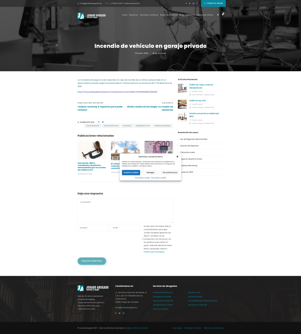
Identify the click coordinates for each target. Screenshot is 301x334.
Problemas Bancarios (163, 292)
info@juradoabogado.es (91, 3)
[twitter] (189, 3)
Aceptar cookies (131, 172)
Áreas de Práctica (169, 15)
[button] (177, 156)
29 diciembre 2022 (85, 174)
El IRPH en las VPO (197, 100)
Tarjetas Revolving (188, 165)
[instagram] (197, 3)
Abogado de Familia (162, 296)
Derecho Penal (195, 296)
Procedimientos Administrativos (203, 300)
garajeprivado (111, 126)
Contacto (190, 15)
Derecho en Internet (197, 304)
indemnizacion (143, 126)
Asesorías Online (205, 15)
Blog (181, 15)
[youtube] (193, 3)
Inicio (124, 15)
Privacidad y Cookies (192, 328)
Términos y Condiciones (213, 328)
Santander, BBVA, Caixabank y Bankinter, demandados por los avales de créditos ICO (92, 166)
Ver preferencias (169, 172)
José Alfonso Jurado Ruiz (203, 95)
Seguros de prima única (191, 159)
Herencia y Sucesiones (163, 300)
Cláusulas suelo (187, 152)
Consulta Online (215, 3)
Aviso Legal (177, 328)
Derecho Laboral (160, 309)
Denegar (150, 172)
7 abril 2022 (115, 172)
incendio (127, 126)
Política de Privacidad (154, 251)
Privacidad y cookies (142, 178)
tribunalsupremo (162, 126)
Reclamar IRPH (186, 172)
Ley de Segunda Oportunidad (193, 139)
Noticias (162, 53)
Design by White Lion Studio (136, 328)
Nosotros (133, 15)
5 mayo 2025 (197, 91)
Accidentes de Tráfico (163, 304)
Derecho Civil (194, 292)
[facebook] (186, 3)
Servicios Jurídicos (149, 15)
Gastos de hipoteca (189, 146)
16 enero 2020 (141, 53)
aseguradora (93, 126)
